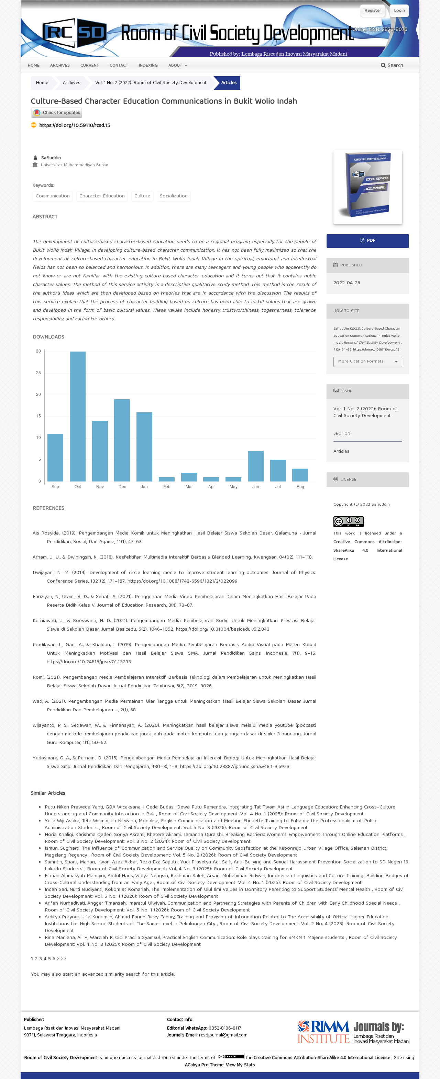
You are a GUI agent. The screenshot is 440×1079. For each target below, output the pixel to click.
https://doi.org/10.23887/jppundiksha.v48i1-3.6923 (234, 766)
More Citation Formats (361, 362)
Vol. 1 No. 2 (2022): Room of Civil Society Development (151, 83)
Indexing (148, 66)
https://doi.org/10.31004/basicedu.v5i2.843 (223, 629)
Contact (119, 66)
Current (89, 66)
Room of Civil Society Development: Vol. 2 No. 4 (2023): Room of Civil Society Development (219, 927)
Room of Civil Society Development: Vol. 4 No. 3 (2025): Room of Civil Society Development (190, 869)
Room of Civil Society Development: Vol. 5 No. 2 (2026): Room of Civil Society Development (194, 855)
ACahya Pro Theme (204, 1065)
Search (394, 66)
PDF (370, 241)
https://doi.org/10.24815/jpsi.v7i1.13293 (89, 662)
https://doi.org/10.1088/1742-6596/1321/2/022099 (183, 581)
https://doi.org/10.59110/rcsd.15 (75, 126)
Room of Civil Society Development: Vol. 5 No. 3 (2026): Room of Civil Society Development (205, 828)
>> (63, 959)
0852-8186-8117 (225, 1028)
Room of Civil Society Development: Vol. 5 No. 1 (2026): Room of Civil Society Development (147, 910)
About (176, 66)
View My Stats (240, 1065)
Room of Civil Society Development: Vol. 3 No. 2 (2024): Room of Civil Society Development (148, 841)
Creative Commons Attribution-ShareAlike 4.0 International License (367, 550)
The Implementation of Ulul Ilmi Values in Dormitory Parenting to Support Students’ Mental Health (261, 889)
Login (399, 11)
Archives (60, 66)
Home (34, 66)
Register (373, 11)
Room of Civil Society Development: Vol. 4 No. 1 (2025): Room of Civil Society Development (261, 814)
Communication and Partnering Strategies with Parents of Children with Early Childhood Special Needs (283, 903)
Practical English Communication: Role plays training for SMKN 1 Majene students (254, 937)
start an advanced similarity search (102, 974)
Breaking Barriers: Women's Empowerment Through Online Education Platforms (315, 834)
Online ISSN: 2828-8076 (379, 30)
